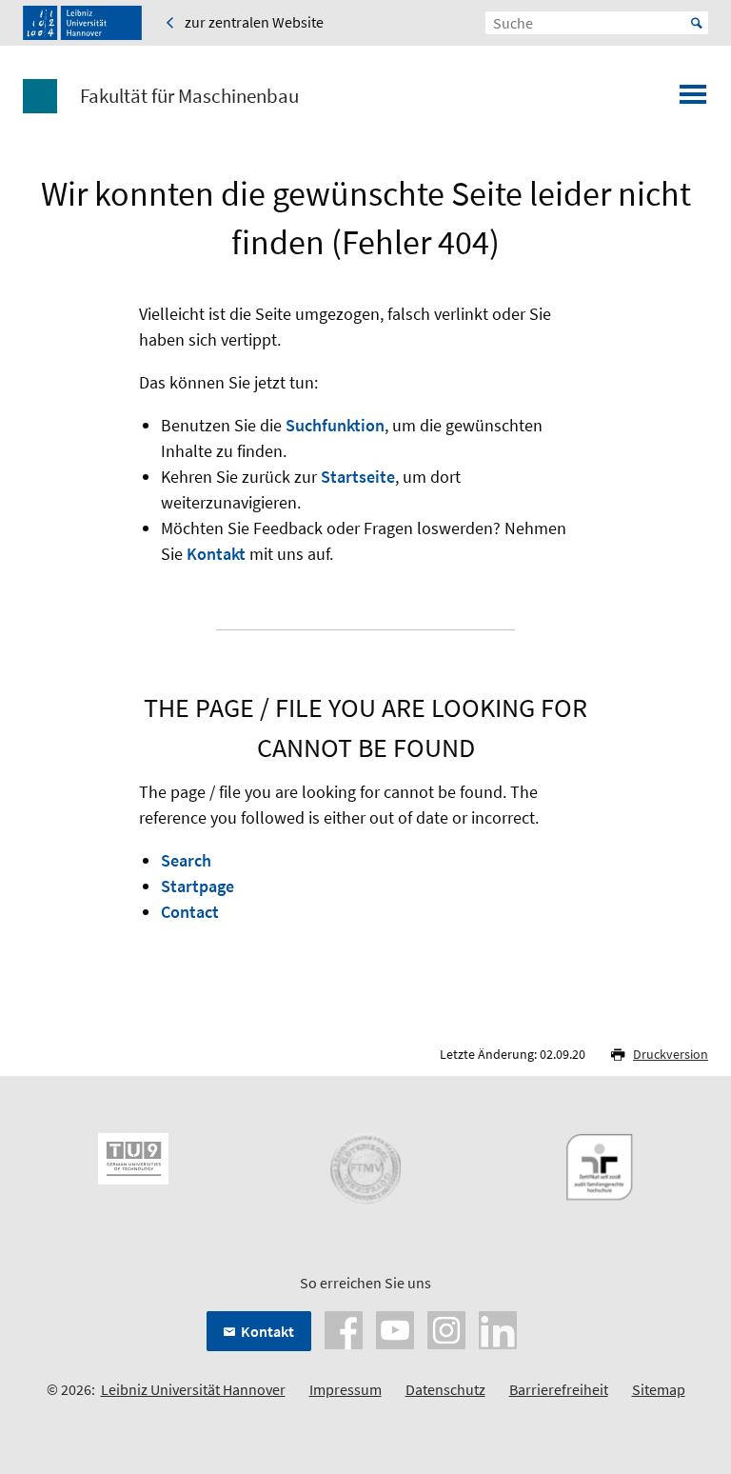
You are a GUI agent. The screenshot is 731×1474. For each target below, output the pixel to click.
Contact (190, 912)
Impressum (345, 1389)
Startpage (197, 886)
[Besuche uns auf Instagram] (446, 1328)
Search (186, 860)
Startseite (358, 477)
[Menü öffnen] (693, 99)
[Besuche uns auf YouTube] (395, 1328)
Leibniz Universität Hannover (193, 1389)
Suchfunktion (335, 425)
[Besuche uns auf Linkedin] (498, 1328)
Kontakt (216, 554)
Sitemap (658, 1389)
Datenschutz (445, 1389)
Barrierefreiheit (558, 1389)
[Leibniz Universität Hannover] (82, 23)
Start (696, 22)
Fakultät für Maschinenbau (189, 96)
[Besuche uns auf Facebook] (344, 1328)
